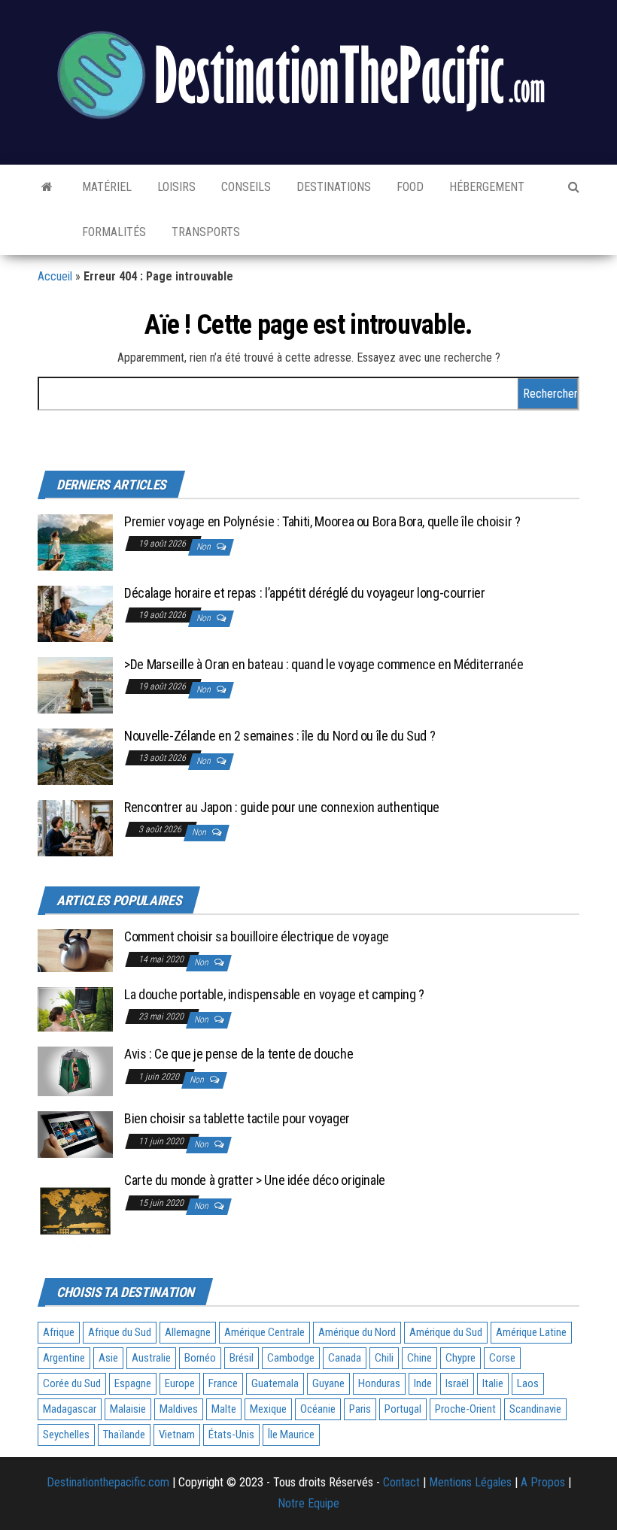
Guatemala (275, 1383)
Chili (384, 1358)
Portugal (402, 1409)
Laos (528, 1383)
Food (409, 187)
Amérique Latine (531, 1332)
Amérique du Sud (445, 1332)
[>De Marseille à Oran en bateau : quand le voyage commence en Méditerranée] (75, 684)
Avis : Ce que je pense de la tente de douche (238, 1054)
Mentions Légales (470, 1482)
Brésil (241, 1358)
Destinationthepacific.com (108, 1482)
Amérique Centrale (264, 1332)
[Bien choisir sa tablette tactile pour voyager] (75, 1133)
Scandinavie (535, 1409)
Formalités (112, 232)
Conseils (244, 187)
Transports (204, 232)
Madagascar (69, 1409)
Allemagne (188, 1332)
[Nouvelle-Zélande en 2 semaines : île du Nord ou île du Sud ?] (75, 755)
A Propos (543, 1482)
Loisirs (175, 187)
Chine (419, 1358)
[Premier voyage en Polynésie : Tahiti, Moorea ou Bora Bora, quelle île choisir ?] (75, 541)
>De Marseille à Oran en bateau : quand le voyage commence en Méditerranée (324, 664)
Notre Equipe (308, 1503)
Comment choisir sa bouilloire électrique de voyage (256, 936)
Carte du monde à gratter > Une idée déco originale (254, 1180)
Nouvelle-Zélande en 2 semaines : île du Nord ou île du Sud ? (279, 736)
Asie (108, 1358)
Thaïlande (124, 1434)
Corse (502, 1358)
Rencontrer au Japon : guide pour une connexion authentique (281, 807)
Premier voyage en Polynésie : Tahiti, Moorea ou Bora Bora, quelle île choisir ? (322, 521)
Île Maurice (291, 1434)
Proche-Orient (465, 1409)
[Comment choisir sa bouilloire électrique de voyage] (75, 950)
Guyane (328, 1383)
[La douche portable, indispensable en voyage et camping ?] (75, 1008)
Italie (492, 1383)
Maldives (179, 1409)
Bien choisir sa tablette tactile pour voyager (237, 1118)
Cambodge (291, 1358)
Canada (344, 1358)
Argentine (64, 1358)
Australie (151, 1358)
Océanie (318, 1409)
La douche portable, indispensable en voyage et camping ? (274, 994)
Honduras (379, 1383)
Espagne (132, 1383)
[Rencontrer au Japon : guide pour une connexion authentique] (75, 827)
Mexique (268, 1409)
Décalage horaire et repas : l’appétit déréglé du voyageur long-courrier (304, 593)
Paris (360, 1409)
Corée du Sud (72, 1383)
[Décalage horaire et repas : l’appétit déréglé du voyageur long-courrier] (75, 612)
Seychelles (66, 1434)
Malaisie (128, 1409)
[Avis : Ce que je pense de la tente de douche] (75, 1070)
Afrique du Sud (119, 1332)
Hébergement (485, 187)
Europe (180, 1383)
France (223, 1383)
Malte (223, 1409)
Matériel (105, 187)
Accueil (55, 276)
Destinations (332, 187)
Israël (457, 1383)
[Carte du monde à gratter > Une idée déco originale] (75, 1209)
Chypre (460, 1358)
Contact (401, 1482)
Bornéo (200, 1358)
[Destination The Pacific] (47, 187)
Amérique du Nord (357, 1332)
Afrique (58, 1332)
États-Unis (231, 1434)
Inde (423, 1383)
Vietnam (177, 1434)
